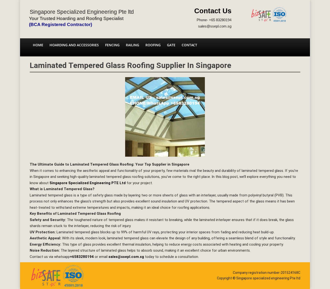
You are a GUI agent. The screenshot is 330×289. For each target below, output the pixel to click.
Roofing (153, 45)
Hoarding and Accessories (74, 45)
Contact (189, 45)
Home (38, 45)
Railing (132, 45)
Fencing (112, 45)
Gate (171, 45)
